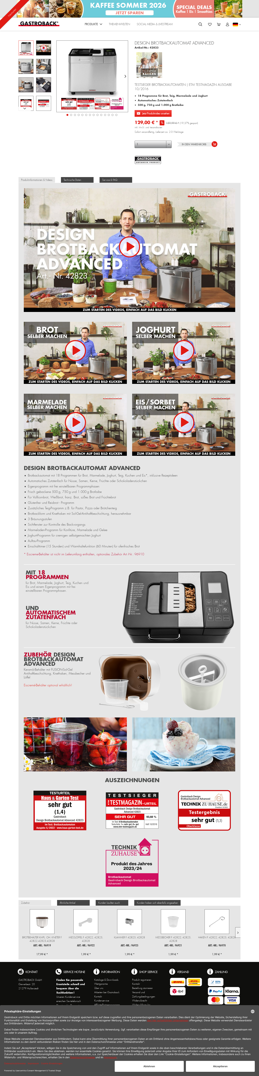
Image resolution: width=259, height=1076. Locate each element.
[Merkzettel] (209, 24)
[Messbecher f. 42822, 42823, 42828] (173, 921)
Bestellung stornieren (142, 988)
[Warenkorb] (218, 24)
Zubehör (25, 902)
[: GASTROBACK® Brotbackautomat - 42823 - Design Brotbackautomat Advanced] (25, 47)
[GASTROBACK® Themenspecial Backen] (149, 63)
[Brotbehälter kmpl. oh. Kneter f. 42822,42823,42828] (42, 921)
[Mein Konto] (227, 24)
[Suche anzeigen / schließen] (200, 24)
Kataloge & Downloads (106, 979)
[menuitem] (93, 25)
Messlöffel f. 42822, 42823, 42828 (86, 939)
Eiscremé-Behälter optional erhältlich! (48, 685)
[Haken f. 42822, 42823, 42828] (217, 921)
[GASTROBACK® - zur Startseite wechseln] (38, 23)
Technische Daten (72, 179)
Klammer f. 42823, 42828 (129, 937)
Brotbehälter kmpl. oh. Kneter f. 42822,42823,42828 (42, 939)
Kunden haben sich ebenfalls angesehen (157, 902)
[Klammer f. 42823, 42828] (129, 921)
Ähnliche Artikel (67, 902)
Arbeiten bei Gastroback (106, 992)
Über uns (98, 988)
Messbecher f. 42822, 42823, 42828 (173, 939)
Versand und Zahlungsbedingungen (143, 994)
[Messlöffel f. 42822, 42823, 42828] (86, 921)
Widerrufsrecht (139, 1000)
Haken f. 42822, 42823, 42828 (217, 937)
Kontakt (98, 996)
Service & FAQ (109, 179)
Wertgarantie (101, 983)
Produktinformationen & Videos (36, 179)
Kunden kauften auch (109, 902)
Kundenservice (101, 1000)
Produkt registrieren (141, 979)
